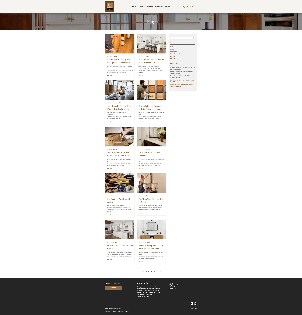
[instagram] (195, 303)
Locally (115, 195)
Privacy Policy (108, 311)
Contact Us (113, 288)
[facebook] (191, 303)
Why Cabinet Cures (174, 285)
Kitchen (172, 56)
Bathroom (147, 149)
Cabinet (115, 56)
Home (171, 283)
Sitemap (114, 311)
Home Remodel (117, 102)
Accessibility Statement (123, 311)
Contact (168, 6)
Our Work (150, 6)
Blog (151, 21)
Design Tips (172, 288)
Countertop (173, 51)
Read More (109, 75)
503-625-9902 (112, 283)
